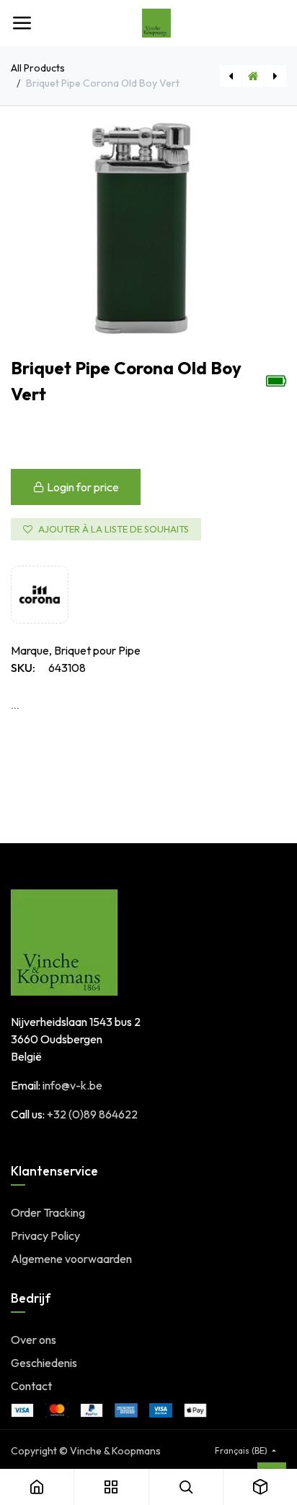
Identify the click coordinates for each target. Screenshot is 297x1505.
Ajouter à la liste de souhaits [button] (113, 529)
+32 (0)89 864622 (92, 1114)
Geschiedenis (44, 1362)
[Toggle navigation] (21, 23)
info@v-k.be (72, 1085)
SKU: (23, 667)
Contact (31, 1386)
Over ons (33, 1339)
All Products (38, 67)
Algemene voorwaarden (71, 1258)
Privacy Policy (45, 1235)
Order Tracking (48, 1212)
